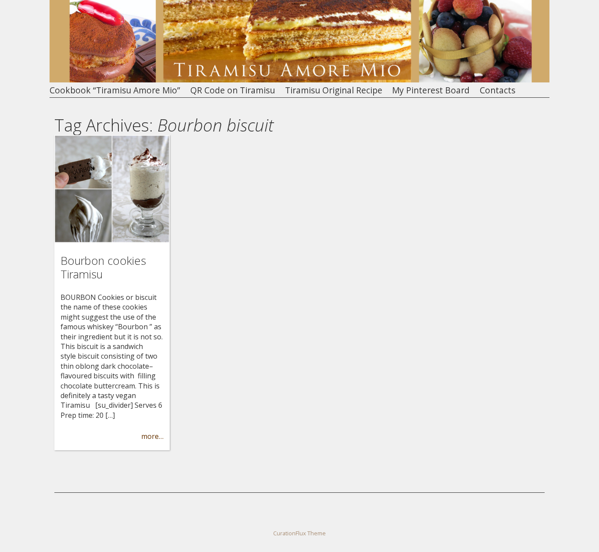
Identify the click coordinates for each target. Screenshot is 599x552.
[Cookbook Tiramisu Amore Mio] (299, 80)
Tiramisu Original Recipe (333, 90)
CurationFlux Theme (299, 533)
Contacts (497, 90)
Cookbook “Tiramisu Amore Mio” (115, 90)
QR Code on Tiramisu (232, 90)
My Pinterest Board (431, 90)
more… (152, 436)
